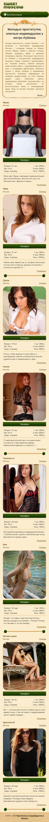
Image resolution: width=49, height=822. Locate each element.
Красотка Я (9, 722)
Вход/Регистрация (14, 14)
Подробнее (41, 185)
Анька (6, 366)
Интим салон (10, 636)
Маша (6, 102)
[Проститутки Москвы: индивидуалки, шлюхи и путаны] (13, 5)
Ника (5, 188)
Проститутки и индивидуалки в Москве (30, 817)
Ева (5, 544)
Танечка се (8, 458)
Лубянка (42, 105)
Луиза (6, 280)
